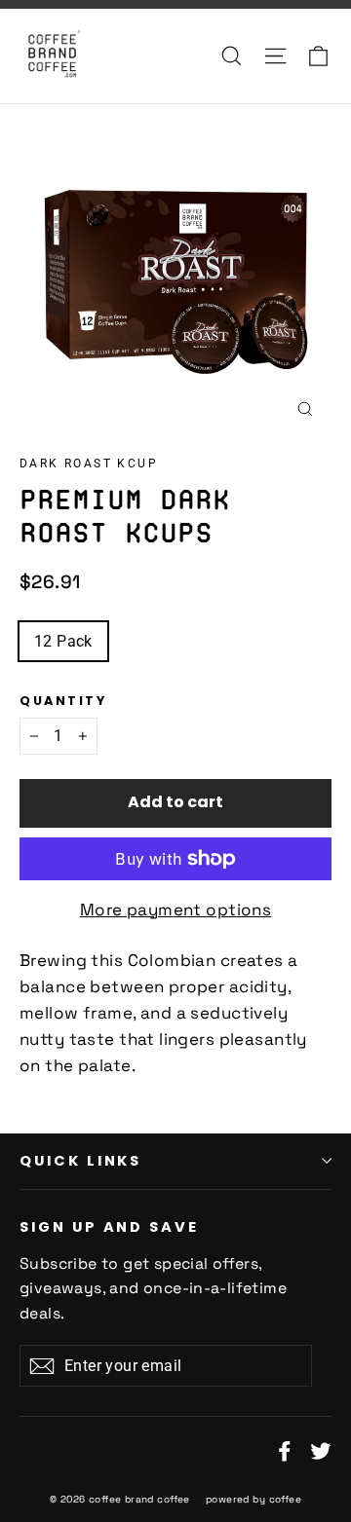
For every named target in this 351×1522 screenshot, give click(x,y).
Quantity (63, 700)
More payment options (176, 909)
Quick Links (80, 1160)
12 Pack (63, 641)
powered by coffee (253, 1499)
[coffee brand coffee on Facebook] (284, 1449)
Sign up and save (109, 1227)
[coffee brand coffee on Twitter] (321, 1449)
